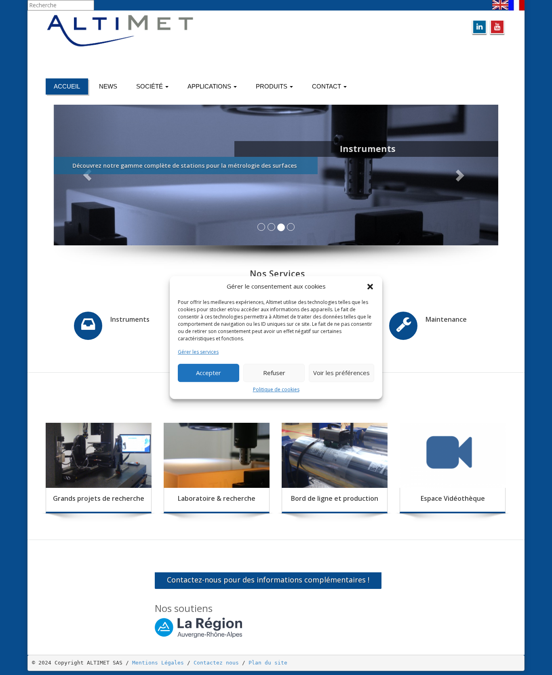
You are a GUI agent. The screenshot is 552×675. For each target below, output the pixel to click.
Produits (272, 86)
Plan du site (268, 663)
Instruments (130, 319)
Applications (210, 86)
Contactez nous (216, 663)
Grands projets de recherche (98, 498)
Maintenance (446, 319)
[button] (370, 287)
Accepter (208, 373)
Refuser (274, 373)
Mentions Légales (158, 663)
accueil (67, 86)
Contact (327, 86)
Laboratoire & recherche (216, 498)
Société (150, 86)
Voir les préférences (341, 373)
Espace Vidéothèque (453, 498)
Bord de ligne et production (334, 498)
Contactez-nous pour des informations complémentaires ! (268, 579)
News (108, 86)
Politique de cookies (276, 389)
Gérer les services (198, 352)
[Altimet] (158, 31)
